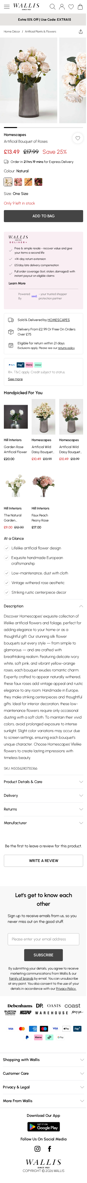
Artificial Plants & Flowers (40, 31)
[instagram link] (37, 1149)
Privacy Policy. (66, 989)
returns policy (66, 348)
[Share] (80, 31)
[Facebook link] (49, 1149)
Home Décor (12, 31)
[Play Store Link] (43, 1127)
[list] (43, 83)
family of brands (21, 979)
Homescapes (15, 134)
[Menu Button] (7, 7)
